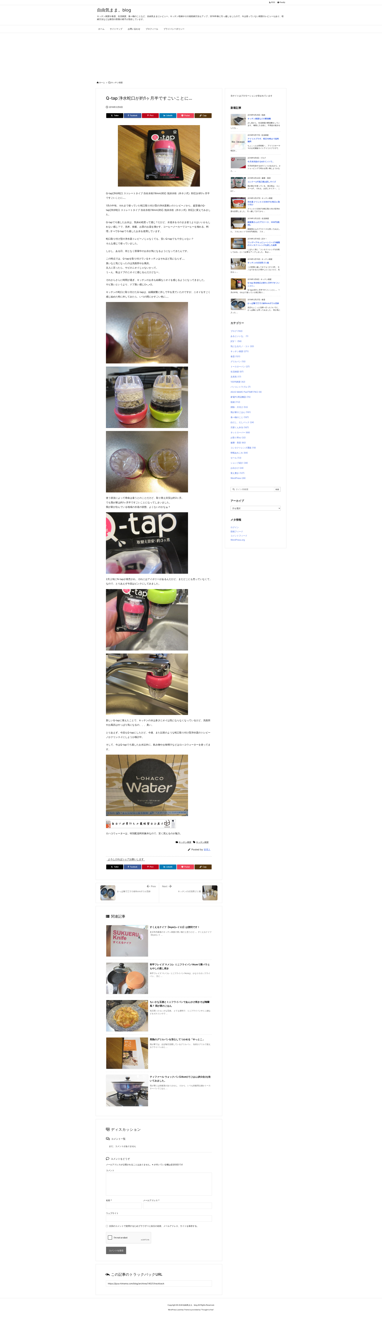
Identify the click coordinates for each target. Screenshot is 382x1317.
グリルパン (238, 361)
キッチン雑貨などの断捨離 (259, 118)
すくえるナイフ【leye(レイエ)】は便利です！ (175, 927)
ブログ (236, 331)
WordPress (238, 478)
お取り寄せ (238, 437)
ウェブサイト (112, 1213)
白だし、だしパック (242, 422)
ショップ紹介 (239, 463)
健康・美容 (238, 442)
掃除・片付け (239, 407)
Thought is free (207, 1310)
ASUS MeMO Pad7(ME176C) (246, 392)
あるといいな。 (239, 336)
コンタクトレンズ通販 (243, 447)
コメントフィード (239, 535)
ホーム (102, 82)
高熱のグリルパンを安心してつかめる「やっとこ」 (177, 1039)
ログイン (235, 527)
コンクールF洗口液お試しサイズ (262, 181)
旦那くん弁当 (240, 427)
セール (236, 457)
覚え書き (237, 473)
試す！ (236, 341)
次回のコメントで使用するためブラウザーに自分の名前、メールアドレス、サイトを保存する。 (154, 1226)
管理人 (207, 849)
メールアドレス (151, 1200)
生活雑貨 (237, 371)
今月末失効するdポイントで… (261, 161)
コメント (110, 1170)
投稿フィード (237, 531)
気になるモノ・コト (242, 346)
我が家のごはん (241, 412)
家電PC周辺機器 (241, 397)
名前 (109, 1200)
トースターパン (240, 366)
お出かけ (237, 468)
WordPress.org (238, 540)
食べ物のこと (240, 417)
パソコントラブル (241, 387)
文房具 (236, 376)
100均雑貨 (238, 381)
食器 (235, 356)
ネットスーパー (240, 432)
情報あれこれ (239, 452)
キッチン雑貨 (117, 82)
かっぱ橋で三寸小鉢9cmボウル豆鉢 (263, 303)
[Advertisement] (191, 55)
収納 (235, 402)
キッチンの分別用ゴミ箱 (258, 262)
